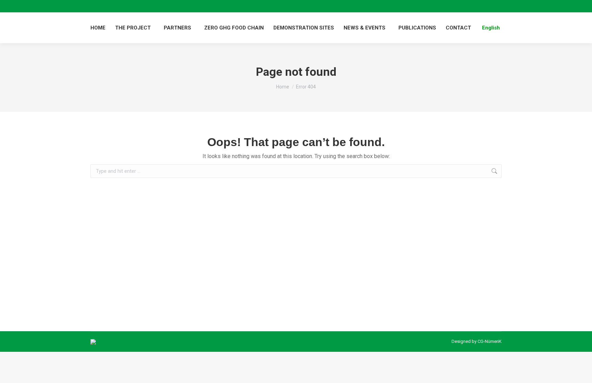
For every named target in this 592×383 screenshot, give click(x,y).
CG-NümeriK (490, 341)
